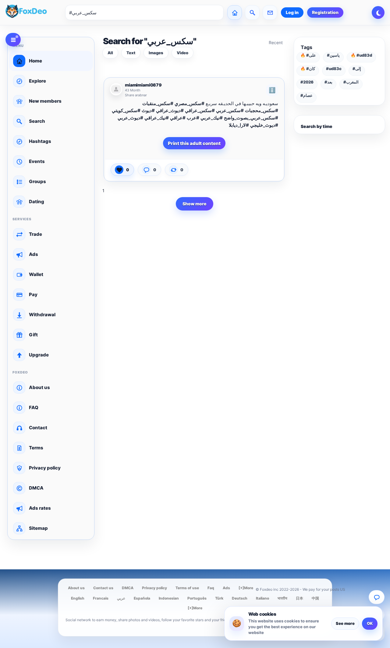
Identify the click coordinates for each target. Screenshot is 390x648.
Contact (38, 427)
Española (142, 598)
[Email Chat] (377, 597)
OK (370, 623)
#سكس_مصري (189, 103)
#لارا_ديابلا (239, 125)
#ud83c (334, 68)
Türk (219, 598)
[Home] (234, 12)
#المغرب (351, 82)
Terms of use (187, 588)
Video (182, 52)
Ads (33, 254)
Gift (33, 335)
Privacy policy (45, 468)
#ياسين (333, 55)
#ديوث (148, 110)
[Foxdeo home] (33, 12)
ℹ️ (272, 90)
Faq (210, 588)
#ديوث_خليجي (264, 125)
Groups (37, 181)
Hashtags (40, 141)
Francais (100, 598)
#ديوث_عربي (130, 118)
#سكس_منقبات (157, 103)
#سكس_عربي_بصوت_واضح (251, 118)
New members (45, 101)
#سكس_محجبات (261, 110)
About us (39, 387)
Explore (37, 81)
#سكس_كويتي (126, 110)
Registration (325, 12)
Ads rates (40, 508)
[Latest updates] (252, 12)
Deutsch (239, 598)
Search (37, 121)
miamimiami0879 (143, 85)
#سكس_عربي (230, 110)
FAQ (33, 407)
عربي (121, 598)
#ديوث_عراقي (170, 110)
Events (37, 161)
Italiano (262, 598)
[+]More (246, 588)
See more (345, 623)
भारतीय (282, 598)
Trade (35, 234)
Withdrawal (42, 314)
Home (35, 61)
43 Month (132, 90)
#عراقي (178, 118)
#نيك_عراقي (156, 118)
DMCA (36, 488)
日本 (299, 598)
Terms (36, 448)
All (110, 52)
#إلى (357, 68)
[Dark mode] (378, 12)
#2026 (307, 82)
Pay (33, 294)
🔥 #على (308, 55)
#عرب (193, 118)
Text (130, 52)
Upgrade (39, 355)
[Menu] (13, 39)
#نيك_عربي (211, 118)
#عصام (306, 95)
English (77, 598)
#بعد (328, 82)
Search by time (316, 126)
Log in (292, 12)
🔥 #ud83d (361, 55)
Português (197, 598)
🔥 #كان (307, 68)
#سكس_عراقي (200, 110)
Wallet (36, 274)
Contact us (103, 588)
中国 (315, 598)
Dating (36, 201)
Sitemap (38, 528)
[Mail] (270, 12)
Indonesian (169, 598)
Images (156, 52)
